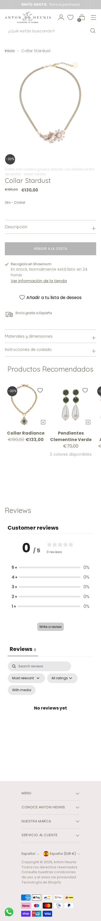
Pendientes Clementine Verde (71, 436)
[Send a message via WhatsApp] (9, 912)
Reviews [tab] (23, 649)
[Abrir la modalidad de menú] (93, 17)
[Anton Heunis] (28, 17)
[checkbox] (22, 690)
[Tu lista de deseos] (70, 17)
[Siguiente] (90, 4)
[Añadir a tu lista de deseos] (40, 390)
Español (28, 853)
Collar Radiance (25, 433)
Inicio (10, 50)
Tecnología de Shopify (41, 882)
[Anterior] (11, 4)
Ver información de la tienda (39, 281)
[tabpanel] (50, 714)
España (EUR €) (63, 853)
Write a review (50, 626)
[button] (51, 567)
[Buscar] (93, 30)
